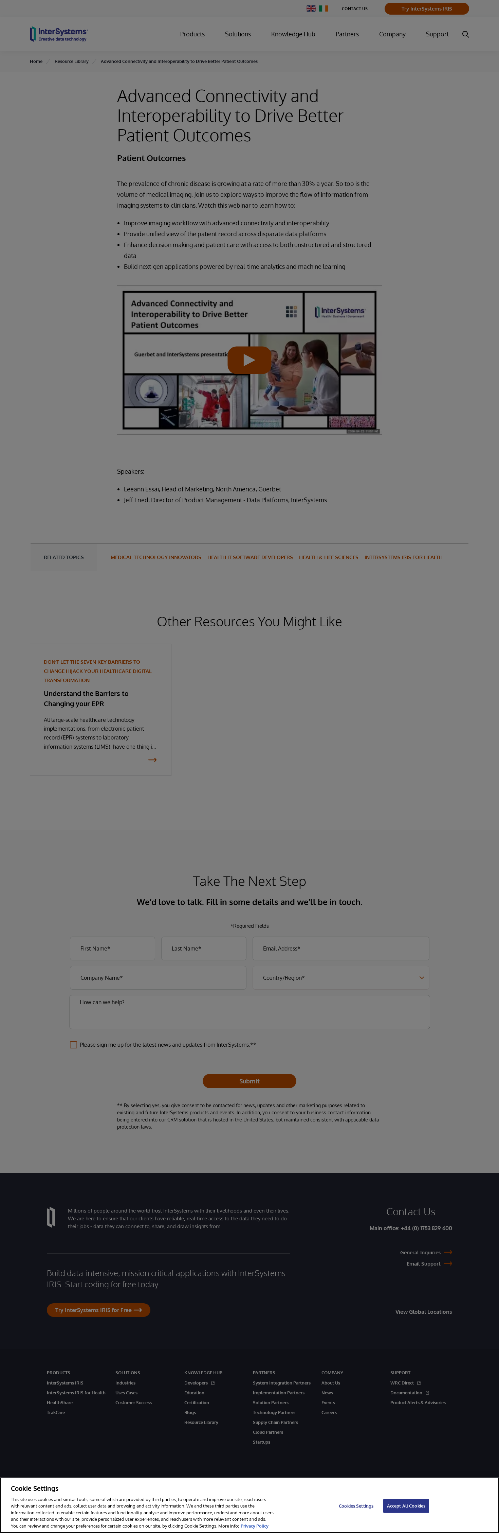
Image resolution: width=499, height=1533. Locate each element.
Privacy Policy (255, 1526)
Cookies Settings (356, 1505)
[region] (249, 1505)
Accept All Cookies (406, 1505)
